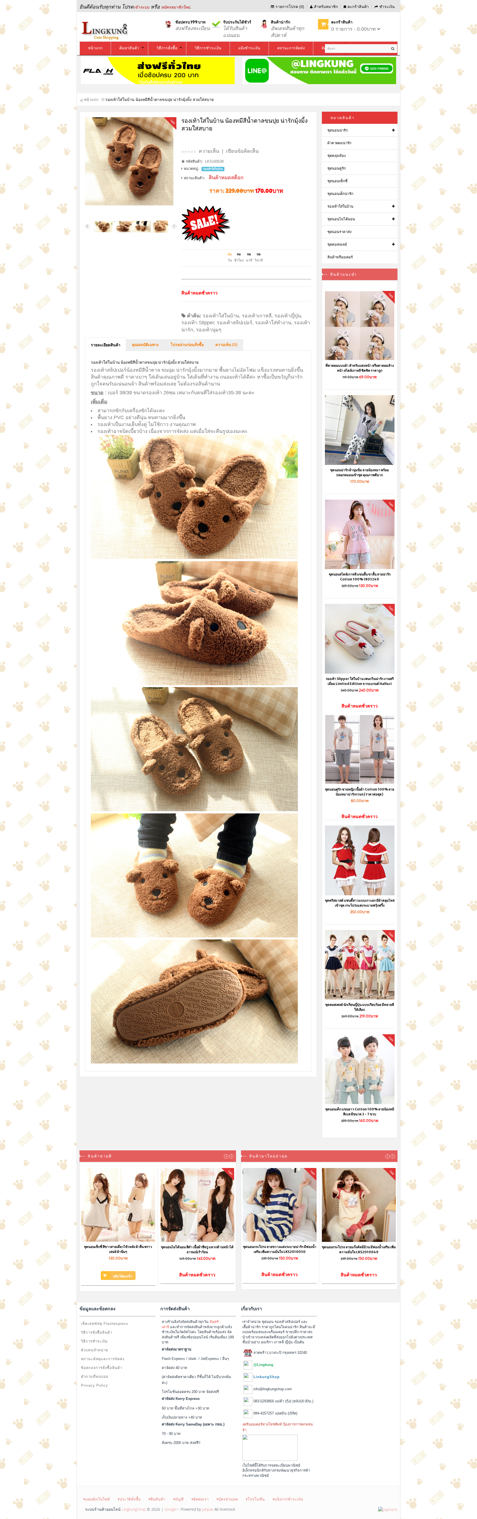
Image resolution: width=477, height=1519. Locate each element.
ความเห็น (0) (226, 345)
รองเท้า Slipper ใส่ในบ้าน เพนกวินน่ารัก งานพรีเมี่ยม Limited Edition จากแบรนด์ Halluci (360, 681)
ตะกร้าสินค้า (358, 6)
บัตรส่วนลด (228, 1499)
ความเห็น (209, 151)
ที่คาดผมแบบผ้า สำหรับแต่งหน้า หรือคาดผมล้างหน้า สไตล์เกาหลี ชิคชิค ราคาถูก (359, 368)
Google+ (172, 1509)
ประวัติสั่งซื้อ (130, 1499)
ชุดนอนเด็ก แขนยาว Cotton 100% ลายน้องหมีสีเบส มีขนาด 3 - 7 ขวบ (359, 1111)
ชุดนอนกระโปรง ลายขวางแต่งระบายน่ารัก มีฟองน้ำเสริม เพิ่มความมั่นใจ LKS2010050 (279, 1249)
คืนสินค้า (157, 1499)
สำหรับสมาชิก (326, 6)
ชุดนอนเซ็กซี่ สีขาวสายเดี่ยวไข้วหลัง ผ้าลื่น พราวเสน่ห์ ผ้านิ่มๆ (118, 1249)
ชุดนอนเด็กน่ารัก (340, 194)
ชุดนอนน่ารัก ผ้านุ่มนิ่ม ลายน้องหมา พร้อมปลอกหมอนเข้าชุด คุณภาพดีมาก (359, 472)
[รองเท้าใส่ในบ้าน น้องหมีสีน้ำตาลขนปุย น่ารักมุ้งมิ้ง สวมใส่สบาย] (130, 161)
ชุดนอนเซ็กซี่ (337, 181)
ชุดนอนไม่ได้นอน (341, 219)
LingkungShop (134, 1509)
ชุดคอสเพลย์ (337, 244)
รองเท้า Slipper (197, 322)
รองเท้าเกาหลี (257, 315)
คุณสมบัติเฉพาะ (145, 345)
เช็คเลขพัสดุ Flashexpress (104, 1324)
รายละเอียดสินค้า (105, 345)
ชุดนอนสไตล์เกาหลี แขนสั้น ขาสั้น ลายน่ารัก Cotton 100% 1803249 (360, 576)
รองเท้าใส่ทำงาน (273, 322)
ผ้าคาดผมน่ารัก (339, 143)
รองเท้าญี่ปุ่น (287, 315)
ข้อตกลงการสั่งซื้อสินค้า (101, 1368)
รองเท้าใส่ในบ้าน (221, 315)
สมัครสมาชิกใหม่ (175, 7)
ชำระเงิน (387, 6)
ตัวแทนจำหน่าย (94, 1350)
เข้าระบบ (141, 7)
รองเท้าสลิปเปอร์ (234, 322)
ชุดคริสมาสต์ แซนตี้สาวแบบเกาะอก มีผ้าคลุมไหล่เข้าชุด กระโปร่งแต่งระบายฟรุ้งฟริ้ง (359, 902)
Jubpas (207, 1509)
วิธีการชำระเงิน (94, 1341)
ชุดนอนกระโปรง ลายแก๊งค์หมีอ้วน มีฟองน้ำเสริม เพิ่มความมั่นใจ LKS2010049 (359, 1249)
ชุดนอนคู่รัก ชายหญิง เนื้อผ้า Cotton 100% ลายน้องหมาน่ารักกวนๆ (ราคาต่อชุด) (359, 791)
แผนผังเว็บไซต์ (97, 1499)
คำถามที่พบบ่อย (94, 1377)
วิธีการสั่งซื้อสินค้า (96, 1332)
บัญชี (179, 1499)
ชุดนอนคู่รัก (336, 168)
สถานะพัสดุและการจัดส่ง (102, 1359)
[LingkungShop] (106, 30)
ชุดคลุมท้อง (336, 156)
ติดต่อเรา (201, 1499)
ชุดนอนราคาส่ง (339, 232)
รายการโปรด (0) (289, 6)
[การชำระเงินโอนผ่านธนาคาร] (388, 1509)
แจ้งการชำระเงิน (288, 1499)
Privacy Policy (94, 1385)
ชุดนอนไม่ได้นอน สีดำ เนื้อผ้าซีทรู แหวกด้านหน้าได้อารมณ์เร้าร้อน (197, 1249)
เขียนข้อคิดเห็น (242, 151)
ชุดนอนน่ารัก (337, 130)
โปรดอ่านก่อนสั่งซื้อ (187, 345)
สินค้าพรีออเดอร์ (340, 257)
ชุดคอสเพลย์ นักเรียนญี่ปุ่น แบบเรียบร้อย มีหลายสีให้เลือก (359, 1007)
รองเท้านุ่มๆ (208, 330)
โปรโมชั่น (256, 1499)
